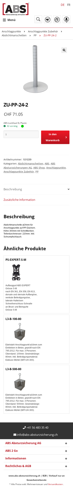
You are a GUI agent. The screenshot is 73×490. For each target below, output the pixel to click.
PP (35, 35)
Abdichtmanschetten (14, 35)
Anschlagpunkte (11, 31)
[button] (64, 50)
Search (38, 19)
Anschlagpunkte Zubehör (43, 31)
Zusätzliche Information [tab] (19, 200)
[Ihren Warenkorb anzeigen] (47, 19)
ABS (47, 163)
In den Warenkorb (53, 137)
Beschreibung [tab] (13, 189)
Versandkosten (55, 484)
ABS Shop (39, 167)
